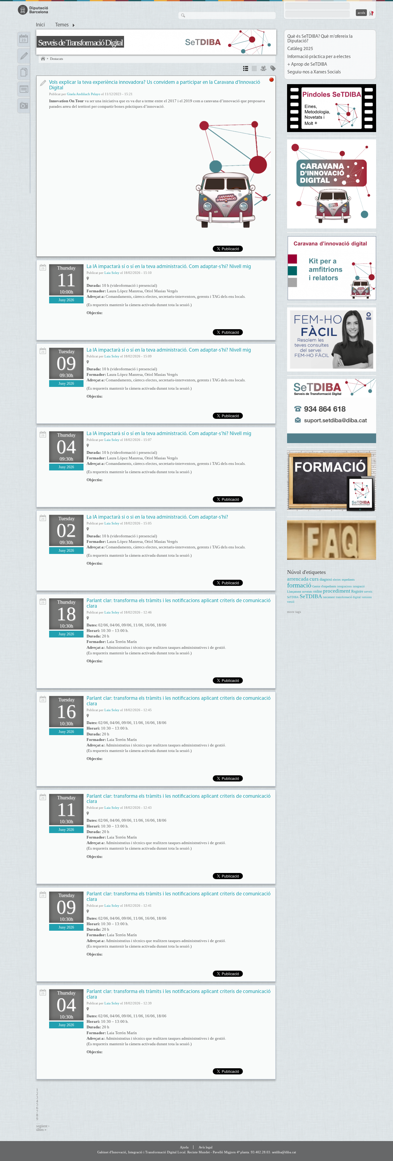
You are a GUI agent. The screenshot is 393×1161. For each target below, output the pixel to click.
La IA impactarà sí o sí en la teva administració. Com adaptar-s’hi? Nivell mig (169, 433)
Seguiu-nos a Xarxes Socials (314, 72)
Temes (62, 25)
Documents (23, 72)
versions (367, 597)
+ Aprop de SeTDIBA (307, 64)
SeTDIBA (311, 596)
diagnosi (326, 580)
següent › (42, 1126)
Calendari (23, 39)
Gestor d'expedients (324, 586)
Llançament (294, 591)
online (317, 592)
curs (314, 579)
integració (359, 586)
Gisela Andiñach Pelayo (83, 94)
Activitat (43, 267)
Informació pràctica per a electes (319, 57)
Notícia (43, 83)
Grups (263, 69)
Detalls (245, 69)
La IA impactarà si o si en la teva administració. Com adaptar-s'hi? (157, 517)
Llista (254, 69)
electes (337, 579)
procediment (336, 591)
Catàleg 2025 (300, 49)
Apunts (23, 56)
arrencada (298, 579)
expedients (348, 579)
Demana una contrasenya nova (371, 13)
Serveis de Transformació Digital (80, 42)
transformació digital (348, 597)
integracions (344, 586)
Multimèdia (23, 105)
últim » (41, 1130)
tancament (329, 597)
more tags (294, 612)
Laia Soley (111, 273)
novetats (307, 591)
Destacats (56, 58)
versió (290, 601)
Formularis (23, 89)
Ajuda (184, 1147)
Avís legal (205, 1147)
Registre (357, 592)
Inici (40, 25)
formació (299, 585)
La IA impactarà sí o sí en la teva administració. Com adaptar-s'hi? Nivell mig (169, 266)
